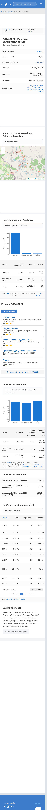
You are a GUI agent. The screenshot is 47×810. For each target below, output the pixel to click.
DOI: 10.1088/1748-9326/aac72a (32, 467)
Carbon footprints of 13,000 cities (33, 465)
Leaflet (30, 179)
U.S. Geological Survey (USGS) (15, 599)
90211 (41, 86)
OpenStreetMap (40, 179)
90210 (35, 86)
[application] (23, 245)
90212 (29, 88)
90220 (40, 88)
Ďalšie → (31, 594)
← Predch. (14, 594)
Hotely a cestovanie (9, 311)
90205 (30, 86)
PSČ (3, 11)
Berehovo (40, 51)
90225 (41, 91)
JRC (8, 293)
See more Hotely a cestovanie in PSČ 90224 (23, 372)
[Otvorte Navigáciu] (41, 4)
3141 (37, 62)
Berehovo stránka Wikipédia (17, 632)
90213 (35, 88)
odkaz (9, 463)
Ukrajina (10, 11)
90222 (35, 89)
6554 (41, 62)
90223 (40, 89)
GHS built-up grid (39, 294)
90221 (29, 89)
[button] (25, 4)
